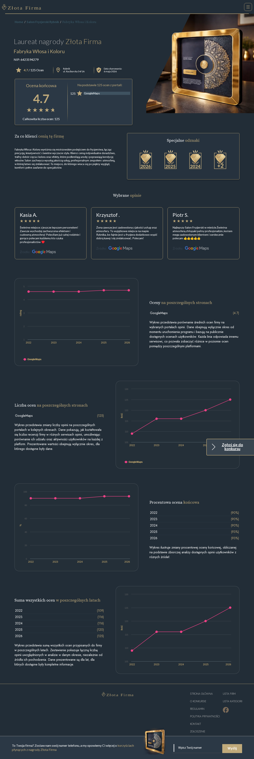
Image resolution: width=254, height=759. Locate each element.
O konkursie (198, 701)
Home (19, 22)
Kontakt (195, 724)
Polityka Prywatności (205, 716)
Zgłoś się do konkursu (232, 447)
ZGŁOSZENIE (197, 731)
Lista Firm (229, 694)
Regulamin (197, 709)
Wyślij (232, 748)
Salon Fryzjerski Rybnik (43, 22)
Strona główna (201, 694)
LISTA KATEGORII (232, 701)
